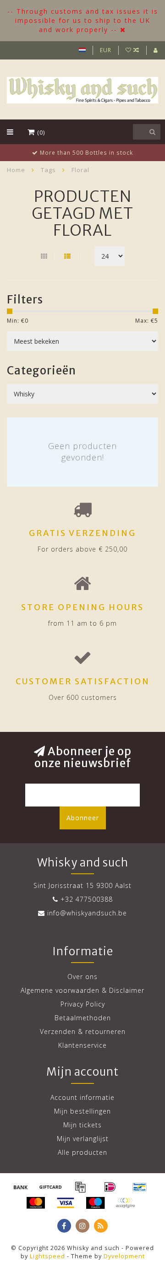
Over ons (82, 976)
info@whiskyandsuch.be (87, 913)
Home (16, 170)
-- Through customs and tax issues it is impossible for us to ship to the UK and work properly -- (82, 20)
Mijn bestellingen (82, 1111)
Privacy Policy (82, 1004)
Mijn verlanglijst (83, 1138)
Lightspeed (47, 1256)
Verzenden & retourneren (83, 1031)
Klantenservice (82, 1045)
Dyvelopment (124, 1256)
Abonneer (82, 817)
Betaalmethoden (83, 1017)
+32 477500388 (86, 899)
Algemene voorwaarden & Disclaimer (82, 990)
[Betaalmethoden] (20, 1187)
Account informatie (82, 1097)
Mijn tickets (82, 1124)
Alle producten (82, 1152)
